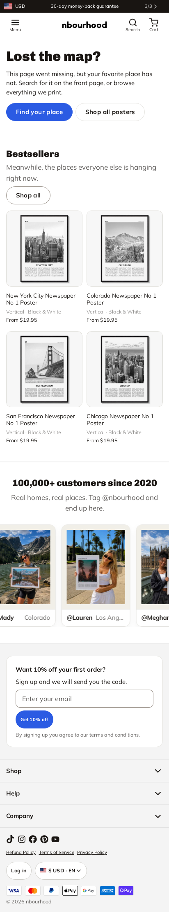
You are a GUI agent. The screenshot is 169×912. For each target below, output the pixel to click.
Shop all (28, 195)
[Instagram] (22, 839)
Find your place (39, 112)
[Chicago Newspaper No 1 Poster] (125, 369)
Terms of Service (56, 852)
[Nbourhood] (84, 25)
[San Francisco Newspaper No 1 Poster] (44, 369)
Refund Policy (21, 852)
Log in (19, 870)
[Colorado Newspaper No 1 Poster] (125, 249)
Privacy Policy (92, 852)
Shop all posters (110, 112)
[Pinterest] (44, 839)
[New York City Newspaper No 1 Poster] (44, 249)
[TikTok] (10, 839)
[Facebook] (33, 839)
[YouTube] (55, 839)
